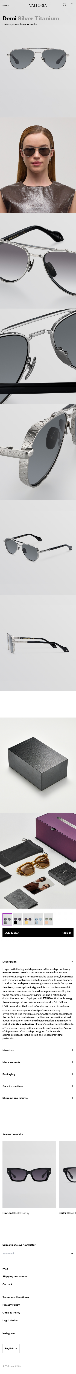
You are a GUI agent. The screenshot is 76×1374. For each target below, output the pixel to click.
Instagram (8, 1333)
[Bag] (72, 5)
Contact (7, 1284)
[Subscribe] (72, 1253)
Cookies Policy (11, 1312)
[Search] (64, 5)
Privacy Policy (11, 1304)
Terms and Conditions (15, 1297)
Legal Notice (9, 1320)
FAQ (5, 1268)
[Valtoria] (38, 5)
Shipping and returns (15, 1276)
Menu (5, 5)
